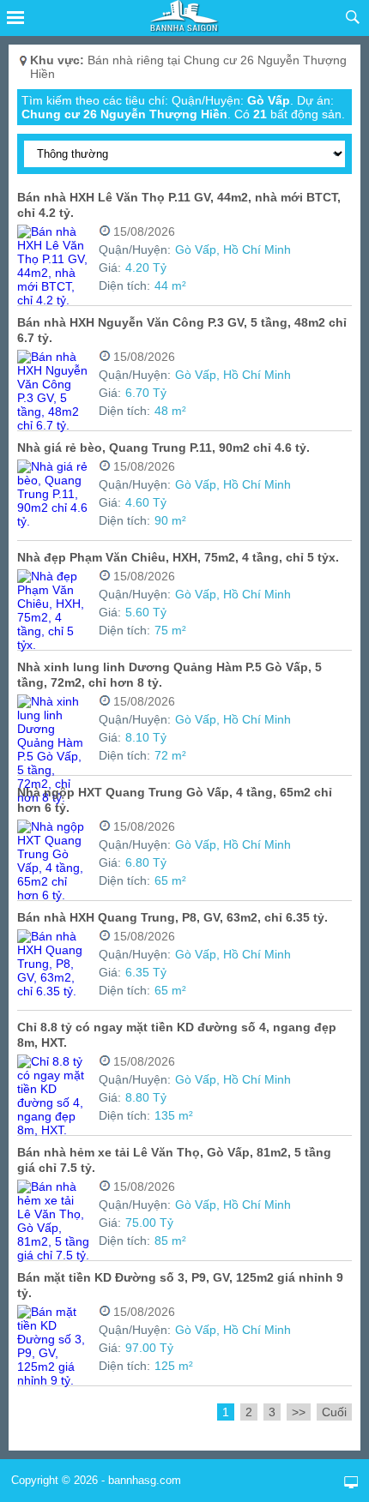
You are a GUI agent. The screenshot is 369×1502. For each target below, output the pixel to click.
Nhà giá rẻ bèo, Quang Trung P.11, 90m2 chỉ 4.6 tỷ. (163, 447)
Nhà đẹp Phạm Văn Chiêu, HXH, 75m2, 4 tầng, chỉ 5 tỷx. (178, 557)
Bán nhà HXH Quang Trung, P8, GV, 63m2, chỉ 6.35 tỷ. (172, 917)
